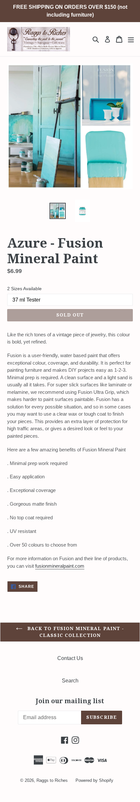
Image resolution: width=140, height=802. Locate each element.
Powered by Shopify (94, 780)
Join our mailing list (70, 701)
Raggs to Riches (52, 780)
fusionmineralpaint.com (59, 566)
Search (70, 680)
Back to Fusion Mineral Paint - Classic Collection (75, 632)
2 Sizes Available (24, 288)
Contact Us (70, 658)
